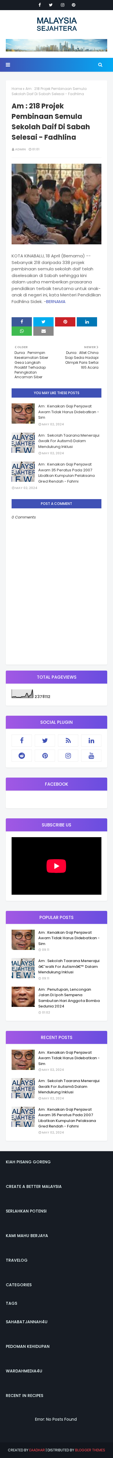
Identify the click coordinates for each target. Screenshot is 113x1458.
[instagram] (62, 5)
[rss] (68, 740)
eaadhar (37, 1450)
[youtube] (91, 756)
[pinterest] (73, 5)
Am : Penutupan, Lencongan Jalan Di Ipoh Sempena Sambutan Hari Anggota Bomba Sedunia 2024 (69, 998)
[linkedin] (91, 740)
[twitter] (51, 5)
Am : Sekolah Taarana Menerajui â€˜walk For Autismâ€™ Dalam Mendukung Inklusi (68, 966)
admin (20, 149)
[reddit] (22, 756)
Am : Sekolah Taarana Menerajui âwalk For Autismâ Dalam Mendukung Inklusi (68, 441)
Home (17, 88)
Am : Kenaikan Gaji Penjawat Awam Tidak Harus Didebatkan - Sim (68, 411)
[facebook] (40, 5)
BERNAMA (55, 301)
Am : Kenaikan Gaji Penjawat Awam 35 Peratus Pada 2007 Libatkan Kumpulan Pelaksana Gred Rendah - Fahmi (66, 473)
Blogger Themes (90, 1450)
